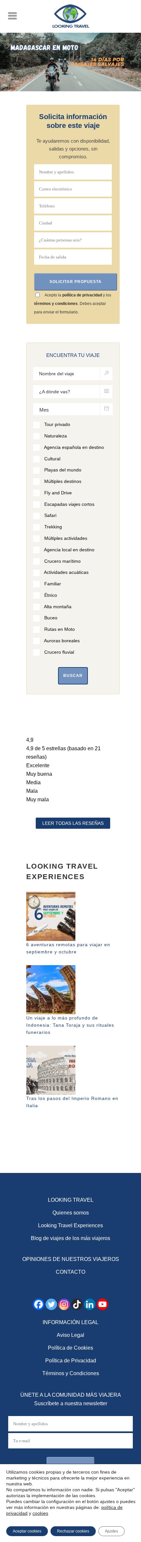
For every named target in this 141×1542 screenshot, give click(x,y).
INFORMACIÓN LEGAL (70, 1322)
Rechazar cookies (73, 1531)
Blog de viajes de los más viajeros (70, 1238)
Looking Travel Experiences (70, 1225)
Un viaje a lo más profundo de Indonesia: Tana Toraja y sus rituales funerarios (70, 1025)
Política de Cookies (70, 1348)
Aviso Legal (70, 1335)
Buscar (73, 675)
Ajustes (111, 1531)
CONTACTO (70, 1272)
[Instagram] (64, 1304)
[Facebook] (38, 1304)
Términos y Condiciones (70, 1373)
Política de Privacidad (70, 1360)
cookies (40, 1513)
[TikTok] (77, 1304)
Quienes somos (70, 1212)
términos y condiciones (56, 303)
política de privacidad (82, 295)
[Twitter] (51, 1304)
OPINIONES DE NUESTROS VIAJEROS (70, 1259)
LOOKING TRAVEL (70, 1200)
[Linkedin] (89, 1304)
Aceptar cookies (27, 1531)
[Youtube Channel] (102, 1304)
